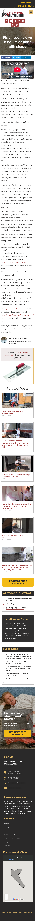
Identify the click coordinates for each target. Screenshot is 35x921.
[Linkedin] (19, 21)
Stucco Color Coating (12, 838)
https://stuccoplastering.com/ (13, 309)
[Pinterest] (23, 21)
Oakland (26, 633)
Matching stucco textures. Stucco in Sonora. (14, 537)
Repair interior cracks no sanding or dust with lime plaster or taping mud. (17, 506)
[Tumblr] (13, 25)
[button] (31, 12)
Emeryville (8, 628)
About (6, 827)
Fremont (16, 628)
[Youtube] (10, 21)
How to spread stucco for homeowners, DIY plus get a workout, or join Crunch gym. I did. (15, 444)
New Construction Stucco (14, 831)
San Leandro (9, 633)
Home (6, 823)
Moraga (14, 631)
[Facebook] (6, 21)
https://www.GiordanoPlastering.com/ (17, 315)
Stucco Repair (9, 835)
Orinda (20, 631)
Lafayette (22, 628)
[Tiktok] (17, 25)
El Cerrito (26, 626)
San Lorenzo (18, 633)
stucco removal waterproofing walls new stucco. (16, 476)
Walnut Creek (18, 636)
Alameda (8, 626)
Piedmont (26, 631)
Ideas (6, 842)
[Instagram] (15, 21)
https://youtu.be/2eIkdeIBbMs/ (14, 263)
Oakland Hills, (9, 636)
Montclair (8, 631)
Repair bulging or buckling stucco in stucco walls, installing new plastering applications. (17, 567)
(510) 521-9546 (24, 6)
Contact (7, 846)
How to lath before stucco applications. (14, 412)
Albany (13, 626)
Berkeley (20, 626)
